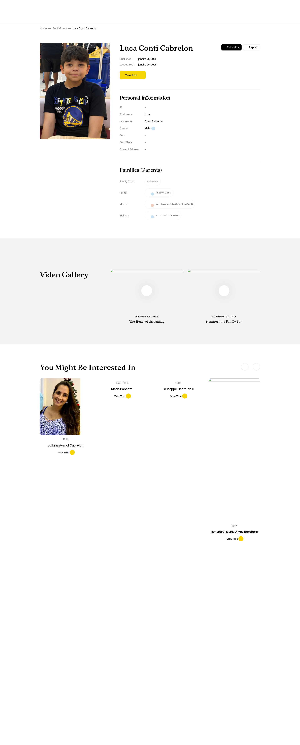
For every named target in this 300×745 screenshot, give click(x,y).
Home (43, 28)
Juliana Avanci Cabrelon (65, 445)
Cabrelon (152, 181)
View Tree (131, 75)
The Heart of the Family (146, 321)
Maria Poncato (121, 389)
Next (256, 367)
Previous (244, 367)
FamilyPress (59, 28)
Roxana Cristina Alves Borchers (234, 531)
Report (253, 47)
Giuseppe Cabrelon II (178, 389)
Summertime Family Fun (223, 321)
